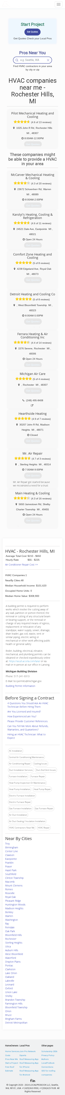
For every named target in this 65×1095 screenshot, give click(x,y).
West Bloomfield (14, 954)
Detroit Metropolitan (16, 1022)
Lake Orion (11, 973)
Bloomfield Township (16, 1007)
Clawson (9, 855)
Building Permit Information (20, 686)
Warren (9, 916)
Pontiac (9, 965)
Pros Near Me (11, 1059)
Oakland (9, 977)
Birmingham (11, 847)
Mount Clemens (14, 885)
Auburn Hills (11, 950)
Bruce (8, 1015)
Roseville (10, 893)
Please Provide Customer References (27, 721)
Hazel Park (10, 870)
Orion (8, 1011)
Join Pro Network (28, 1051)
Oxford (9, 988)
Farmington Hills (14, 1003)
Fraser (8, 866)
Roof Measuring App (29, 1059)
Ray (7, 923)
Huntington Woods (15, 904)
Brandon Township (15, 999)
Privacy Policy (47, 1055)
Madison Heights (14, 908)
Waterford (10, 957)
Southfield (10, 874)
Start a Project (11, 1063)
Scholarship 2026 (49, 1051)
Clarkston (10, 969)
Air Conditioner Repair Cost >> (21, 564)
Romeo (9, 889)
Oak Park (10, 931)
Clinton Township (14, 877)
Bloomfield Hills (13, 935)
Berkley (9, 912)
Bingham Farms (13, 1018)
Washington (11, 919)
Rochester (10, 938)
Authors (45, 1059)
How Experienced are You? (21, 716)
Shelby (8, 996)
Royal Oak (10, 897)
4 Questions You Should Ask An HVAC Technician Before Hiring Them (27, 705)
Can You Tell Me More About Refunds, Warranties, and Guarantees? (27, 727)
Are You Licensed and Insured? (24, 711)
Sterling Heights (13, 942)
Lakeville (9, 980)
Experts (23, 1055)
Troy (7, 843)
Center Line (11, 851)
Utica (8, 946)
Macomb (10, 881)
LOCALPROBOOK (21, 4)
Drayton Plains (13, 961)
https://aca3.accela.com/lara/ (24, 661)
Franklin (9, 862)
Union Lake (11, 992)
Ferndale (10, 927)
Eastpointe (11, 858)
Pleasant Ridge (13, 900)
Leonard (9, 984)
